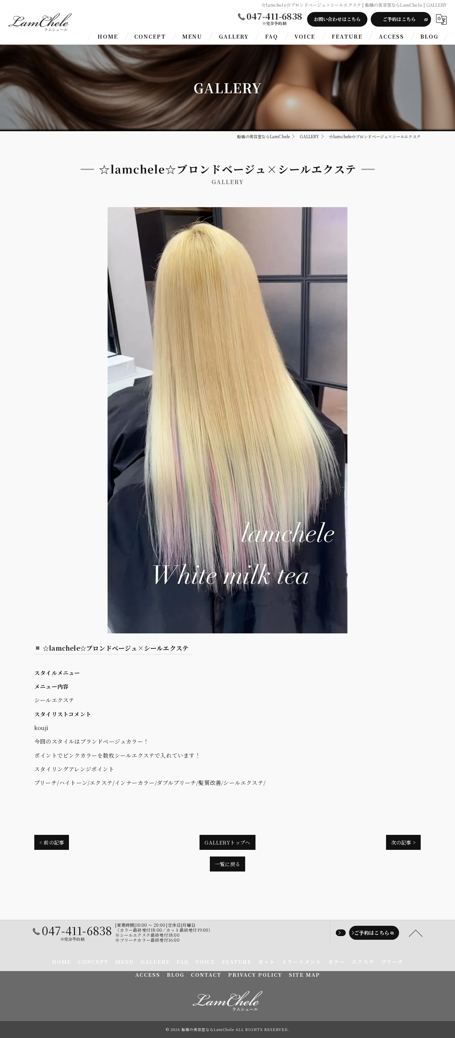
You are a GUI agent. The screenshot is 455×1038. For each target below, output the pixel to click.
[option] (227, 420)
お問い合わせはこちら (337, 19)
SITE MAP (304, 974)
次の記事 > (403, 842)
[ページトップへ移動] (415, 932)
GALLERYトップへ (227, 842)
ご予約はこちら (399, 19)
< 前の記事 (51, 842)
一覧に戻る (227, 864)
